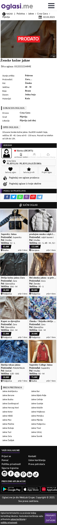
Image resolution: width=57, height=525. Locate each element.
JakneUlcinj (36, 432)
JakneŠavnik (36, 436)
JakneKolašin (37, 408)
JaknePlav (6, 420)
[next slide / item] (54, 39)
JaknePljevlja (37, 420)
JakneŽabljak (8, 440)
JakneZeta (7, 436)
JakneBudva (7, 399)
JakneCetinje (37, 399)
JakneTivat (36, 428)
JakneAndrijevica (10, 391)
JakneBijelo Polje (38, 395)
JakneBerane (8, 395)
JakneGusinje (37, 404)
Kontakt (32, 456)
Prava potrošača (36, 464)
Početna (21, 14)
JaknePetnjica (37, 416)
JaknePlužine (8, 424)
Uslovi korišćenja (36, 460)
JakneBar (35, 391)
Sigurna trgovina (10, 468)
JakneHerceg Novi (10, 408)
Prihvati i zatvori (50, 518)
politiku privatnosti (9, 523)
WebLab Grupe (27, 497)
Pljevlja (6, 17)
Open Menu (51, 5)
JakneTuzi (6, 432)
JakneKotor (7, 412)
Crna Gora (42, 14)
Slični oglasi (30, 205)
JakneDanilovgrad (10, 404)
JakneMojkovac (38, 412)
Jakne (31, 14)
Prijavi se (6, 456)
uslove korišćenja (17, 519)
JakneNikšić (7, 416)
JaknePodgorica (38, 424)
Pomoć (5, 460)
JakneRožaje (8, 428)
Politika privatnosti (11, 464)
